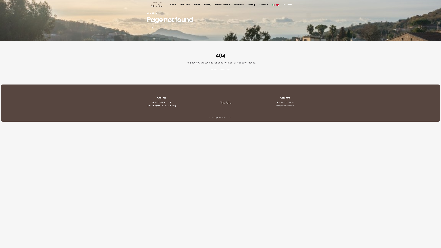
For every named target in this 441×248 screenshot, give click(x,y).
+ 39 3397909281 (286, 102)
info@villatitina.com (285, 106)
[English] (277, 5)
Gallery (251, 4)
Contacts (263, 4)
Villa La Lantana (222, 4)
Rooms (197, 4)
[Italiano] (273, 5)
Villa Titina (185, 4)
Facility (207, 4)
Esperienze (239, 4)
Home (173, 4)
